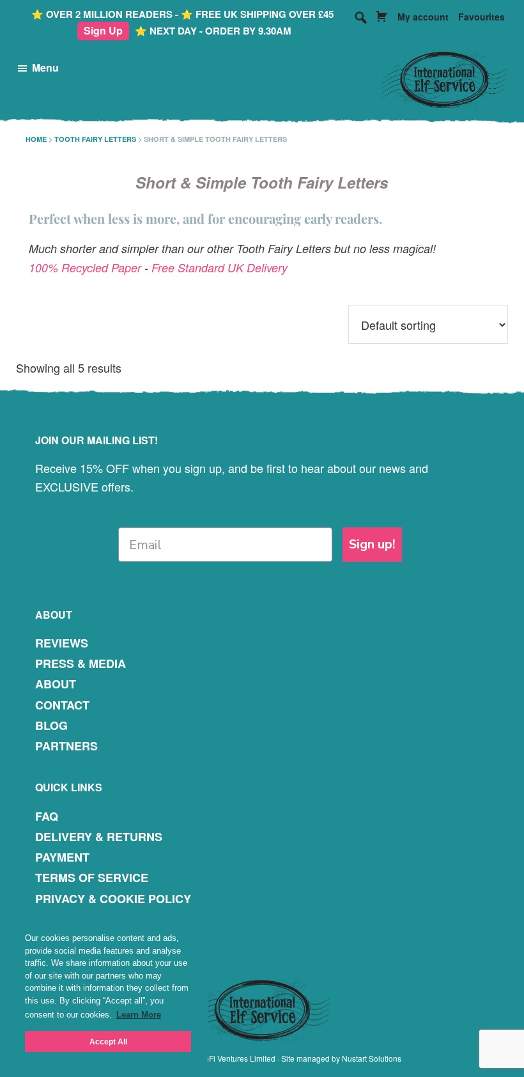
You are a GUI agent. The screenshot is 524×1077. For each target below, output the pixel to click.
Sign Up (103, 30)
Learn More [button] (138, 1014)
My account (423, 16)
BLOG (51, 725)
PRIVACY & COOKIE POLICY (113, 898)
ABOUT (55, 684)
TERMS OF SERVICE (91, 877)
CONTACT (62, 705)
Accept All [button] (108, 1041)
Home (36, 139)
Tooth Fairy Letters (95, 139)
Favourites (481, 16)
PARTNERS (66, 746)
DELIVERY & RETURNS (98, 836)
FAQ (46, 816)
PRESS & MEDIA (80, 663)
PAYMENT (62, 857)
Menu (45, 67)
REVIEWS (61, 643)
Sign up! (372, 544)
